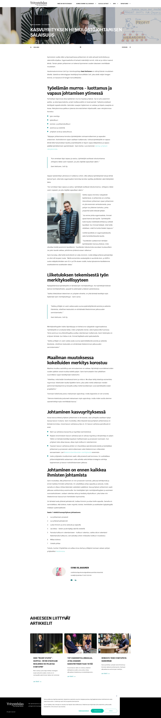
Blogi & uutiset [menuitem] (104, 3)
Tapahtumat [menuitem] (124, 3)
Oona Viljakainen (35, 24)
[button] (157, 714)
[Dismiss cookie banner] (116, 696)
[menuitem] (65, 3)
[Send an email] (72, 580)
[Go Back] (80, 47)
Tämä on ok (97, 711)
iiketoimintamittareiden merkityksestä (77, 452)
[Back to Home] (38, 3)
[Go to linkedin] (75, 580)
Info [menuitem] (114, 3)
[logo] (15, 704)
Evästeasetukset (84, 711)
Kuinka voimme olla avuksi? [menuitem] (85, 3)
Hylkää (111, 711)
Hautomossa (60, 551)
